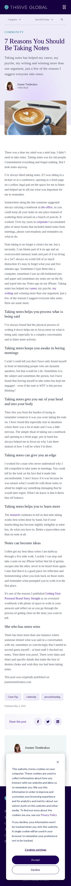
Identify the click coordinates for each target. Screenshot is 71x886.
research (15, 514)
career (33, 288)
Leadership (31, 697)
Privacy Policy (49, 815)
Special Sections (42, 19)
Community (14, 32)
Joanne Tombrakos (27, 84)
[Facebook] (38, 722)
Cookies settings (35, 849)
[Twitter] (48, 722)
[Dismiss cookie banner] (57, 761)
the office (46, 207)
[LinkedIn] (58, 722)
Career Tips (13, 697)
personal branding (52, 697)
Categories (12, 19)
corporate (42, 221)
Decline (35, 869)
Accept (35, 859)
